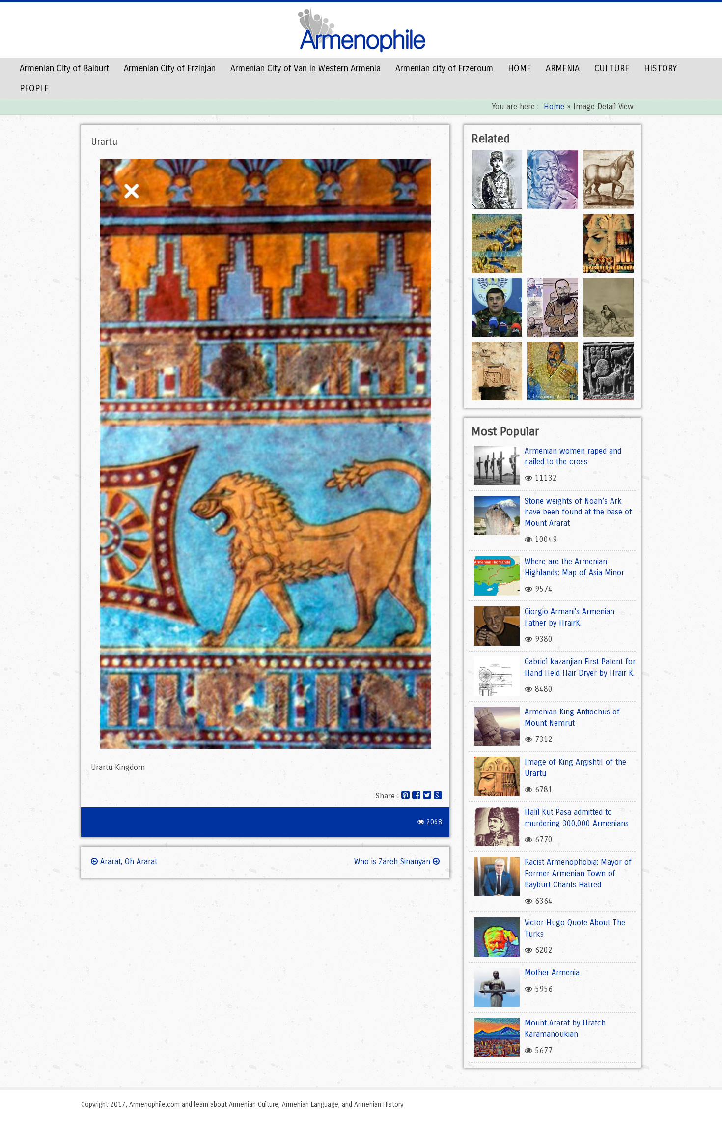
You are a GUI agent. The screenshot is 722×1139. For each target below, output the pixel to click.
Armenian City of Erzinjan (170, 68)
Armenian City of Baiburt (64, 68)
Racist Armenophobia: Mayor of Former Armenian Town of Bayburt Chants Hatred (578, 873)
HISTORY (660, 68)
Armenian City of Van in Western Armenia (305, 68)
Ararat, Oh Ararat (127, 861)
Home (554, 106)
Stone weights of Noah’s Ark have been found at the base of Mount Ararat (578, 512)
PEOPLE (34, 88)
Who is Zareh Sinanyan (393, 861)
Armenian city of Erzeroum (444, 68)
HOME (519, 68)
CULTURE (611, 68)
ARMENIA (563, 68)
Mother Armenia (552, 972)
